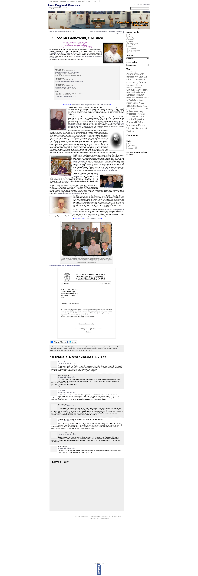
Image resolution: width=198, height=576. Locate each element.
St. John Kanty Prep (75, 350)
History (109, 348)
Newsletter (131, 39)
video (144, 123)
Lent (128, 95)
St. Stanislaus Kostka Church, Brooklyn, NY (69, 81)
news (114, 347)
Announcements (80, 347)
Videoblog (131, 38)
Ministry (140, 100)
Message (131, 99)
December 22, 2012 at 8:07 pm (67, 377)
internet (143, 92)
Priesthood (53, 348)
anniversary (131, 72)
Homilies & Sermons (134, 52)
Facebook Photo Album (93, 219)
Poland (134, 109)
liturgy (141, 94)
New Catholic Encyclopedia (107, 169)
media (146, 97)
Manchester (139, 97)
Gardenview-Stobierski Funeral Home (67, 72)
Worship (130, 46)
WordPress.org (132, 148)
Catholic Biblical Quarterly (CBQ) (106, 170)
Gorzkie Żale (132, 48)
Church (130, 79)
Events (130, 36)
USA (138, 122)
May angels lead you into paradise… (61, 31)
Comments (146, 4)
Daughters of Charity (132, 83)
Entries (131, 145)
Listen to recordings (134, 50)
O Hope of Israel (133, 43)
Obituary (119, 347)
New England (108, 347)
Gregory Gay (133, 89)
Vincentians (71, 348)
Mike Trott (61, 390)
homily (137, 92)
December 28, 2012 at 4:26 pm (67, 434)
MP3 (136, 103)
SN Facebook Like (99, 563)
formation (130, 85)
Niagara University (79, 161)
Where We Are (132, 45)
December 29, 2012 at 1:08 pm (67, 448)
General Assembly (134, 86)
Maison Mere (130, 97)
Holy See (130, 92)
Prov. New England (63, 350)
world (145, 128)
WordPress (99, 518)
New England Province (64, 5)
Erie (105, 348)
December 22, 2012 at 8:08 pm (67, 392)
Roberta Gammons (64, 362)
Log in (129, 143)
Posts (137, 4)
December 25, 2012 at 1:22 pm (67, 421)
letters (134, 94)
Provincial (141, 114)
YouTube (130, 131)
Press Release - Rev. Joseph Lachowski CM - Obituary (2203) (90, 105)
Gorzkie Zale (138, 87)
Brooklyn (94, 347)
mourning (100, 347)
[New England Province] (99, 20)
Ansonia (88, 347)
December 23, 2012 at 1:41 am (67, 406)
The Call (130, 41)
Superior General (135, 121)
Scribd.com (130, 117)
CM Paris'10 (140, 80)
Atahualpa (106, 518)
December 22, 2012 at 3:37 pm (67, 363)
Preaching (138, 111)
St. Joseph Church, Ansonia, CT (65, 87)
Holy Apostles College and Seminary (68, 193)
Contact (130, 34)
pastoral (129, 109)
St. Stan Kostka (62, 348)
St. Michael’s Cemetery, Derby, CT (66, 96)
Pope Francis (141, 109)
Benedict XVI (132, 77)
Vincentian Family (135, 125)
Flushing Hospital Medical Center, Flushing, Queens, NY (76, 52)
